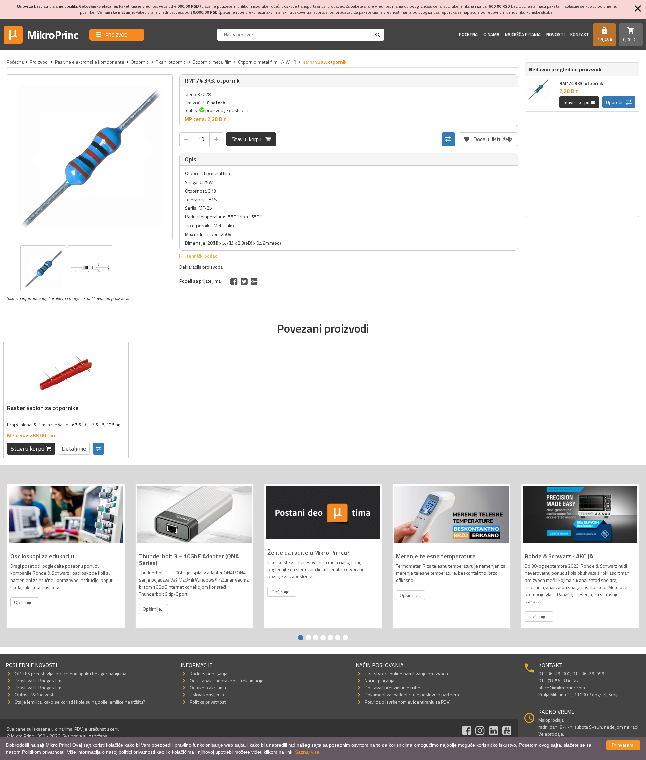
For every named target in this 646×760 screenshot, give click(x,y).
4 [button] (323, 637)
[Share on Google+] (254, 281)
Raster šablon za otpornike (43, 407)
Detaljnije (74, 448)
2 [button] (308, 637)
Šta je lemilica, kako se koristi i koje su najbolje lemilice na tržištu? (80, 701)
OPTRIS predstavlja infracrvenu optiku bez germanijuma (71, 673)
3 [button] (315, 637)
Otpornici (140, 61)
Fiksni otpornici (170, 61)
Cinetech (216, 102)
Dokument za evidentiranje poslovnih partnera (412, 694)
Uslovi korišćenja (207, 694)
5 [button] (330, 637)
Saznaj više (307, 752)
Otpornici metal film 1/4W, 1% (267, 61)
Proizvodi (39, 61)
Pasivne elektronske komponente (89, 61)
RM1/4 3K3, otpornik (581, 83)
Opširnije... (25, 602)
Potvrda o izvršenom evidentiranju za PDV (407, 701)
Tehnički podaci (201, 255)
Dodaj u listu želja (488, 137)
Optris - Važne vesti (35, 694)
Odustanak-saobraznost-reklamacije (227, 680)
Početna (468, 34)
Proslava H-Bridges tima (39, 680)
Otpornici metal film (212, 61)
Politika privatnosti (208, 701)
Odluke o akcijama (208, 687)
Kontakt (579, 34)
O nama (491, 34)
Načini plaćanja (379, 680)
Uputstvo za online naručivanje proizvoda (406, 673)
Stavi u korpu (248, 139)
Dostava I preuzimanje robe (392, 687)
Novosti (555, 34)
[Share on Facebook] (234, 281)
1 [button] (300, 637)
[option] (90, 157)
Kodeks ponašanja (208, 673)
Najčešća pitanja (523, 34)
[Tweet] (244, 281)
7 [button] (345, 637)
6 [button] (337, 637)
